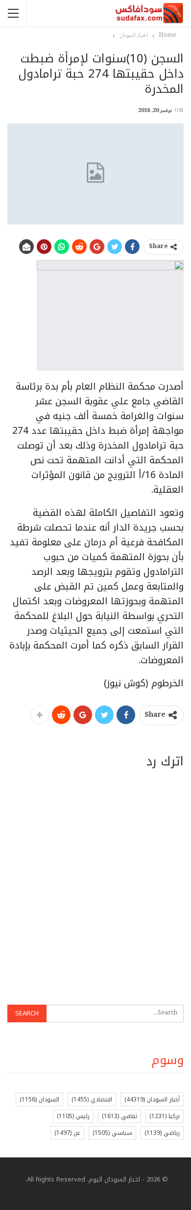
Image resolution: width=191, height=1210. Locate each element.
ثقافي (119, 1116)
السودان (39, 1099)
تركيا (164, 1116)
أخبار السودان (152, 1099)
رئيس (73, 1116)
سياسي (112, 1132)
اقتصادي (92, 1099)
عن (67, 1132)
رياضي (162, 1132)
